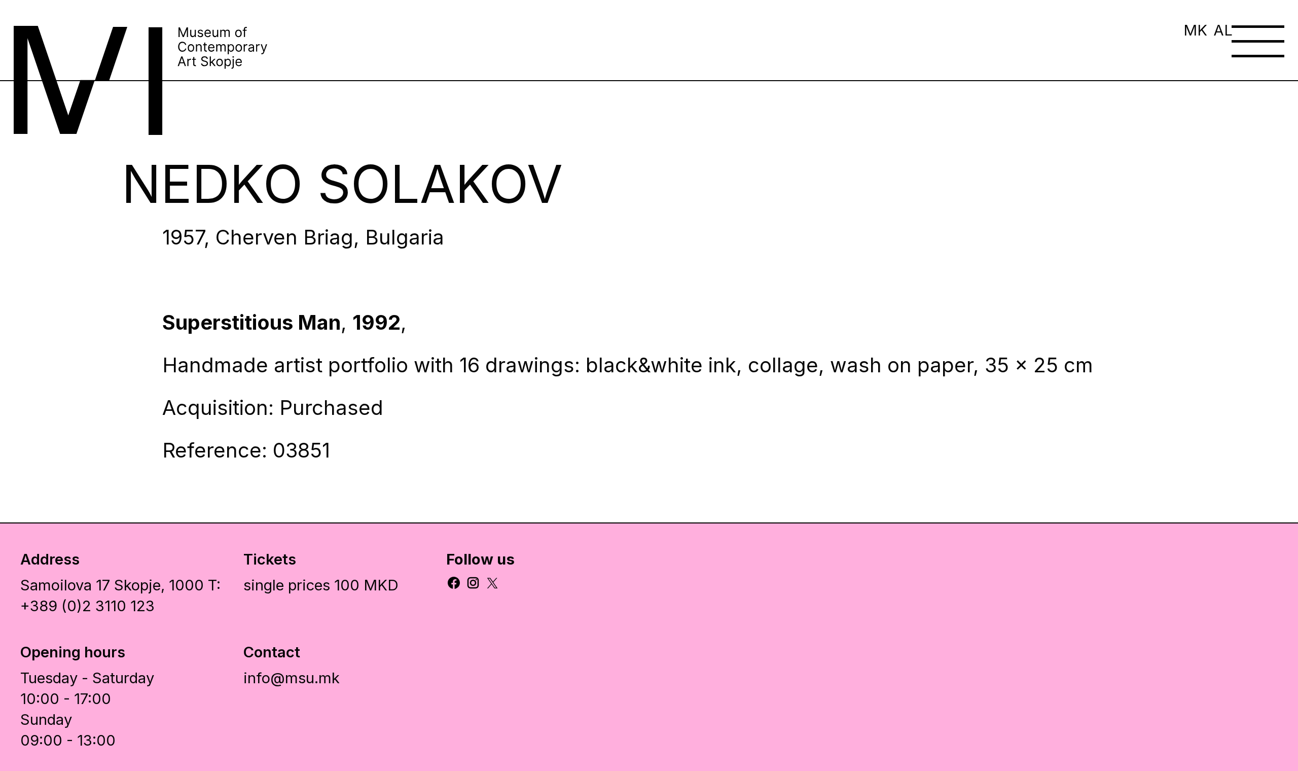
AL (1223, 30)
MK (1195, 30)
